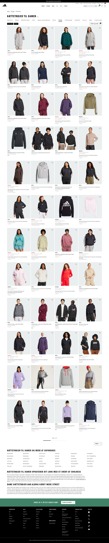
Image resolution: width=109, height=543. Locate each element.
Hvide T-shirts (42, 453)
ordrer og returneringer (87, 3)
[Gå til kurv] (104, 6)
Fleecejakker (90, 453)
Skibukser (57, 461)
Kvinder (48, 6)
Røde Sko (57, 463)
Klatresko (73, 466)
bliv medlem (94, 3)
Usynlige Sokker (42, 463)
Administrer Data (41, 540)
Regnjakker (41, 466)
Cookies (46, 540)
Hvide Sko (57, 453)
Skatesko (73, 456)
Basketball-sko (90, 461)
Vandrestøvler (74, 461)
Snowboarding (26, 458)
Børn (53, 6)
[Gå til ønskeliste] (101, 6)
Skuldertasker (58, 466)
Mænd (43, 6)
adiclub (98, 3)
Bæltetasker (9, 458)
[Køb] (5, 5)
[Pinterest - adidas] (94, 522)
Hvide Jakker (90, 458)
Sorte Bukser (42, 456)
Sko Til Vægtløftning (91, 456)
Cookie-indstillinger (33, 540)
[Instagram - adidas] (94, 516)
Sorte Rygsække (74, 463)
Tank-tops (9, 466)
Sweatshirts (25, 461)
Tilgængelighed (77, 540)
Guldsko (41, 461)
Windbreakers (26, 463)
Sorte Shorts (89, 463)
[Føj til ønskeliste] (29, 28)
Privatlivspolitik (52, 540)
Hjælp (81, 3)
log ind (102, 3)
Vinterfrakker (10, 453)
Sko (57, 6)
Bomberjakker (10, 463)
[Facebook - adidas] (94, 512)
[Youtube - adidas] (94, 529)
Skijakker (57, 458)
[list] (54, 20)
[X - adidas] (94, 519)
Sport (61, 6)
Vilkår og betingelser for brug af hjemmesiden (64, 540)
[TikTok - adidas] (94, 526)
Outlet (65, 6)
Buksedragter (10, 456)
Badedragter (26, 456)
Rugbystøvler (74, 453)
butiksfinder (77, 3)
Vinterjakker (73, 458)
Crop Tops (9, 461)
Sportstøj (57, 456)
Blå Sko (40, 458)
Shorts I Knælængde (27, 466)
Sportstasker (26, 453)
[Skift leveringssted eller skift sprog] (105, 4)
